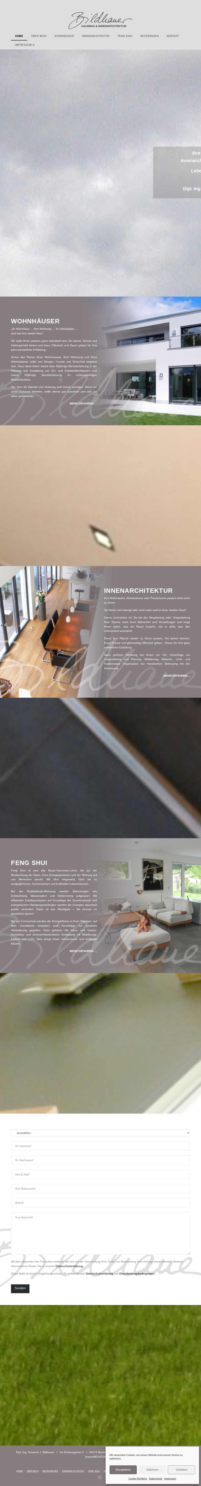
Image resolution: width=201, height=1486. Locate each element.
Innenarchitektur (73, 1471)
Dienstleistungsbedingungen (136, 1273)
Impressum (170, 1478)
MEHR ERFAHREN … (83, 403)
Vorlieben (181, 1469)
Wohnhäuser (50, 1471)
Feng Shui (94, 1471)
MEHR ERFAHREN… (177, 675)
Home (19, 1471)
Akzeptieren (123, 1469)
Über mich (33, 1471)
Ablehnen (152, 1469)
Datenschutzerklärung (69, 1266)
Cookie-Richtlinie (138, 1478)
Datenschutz (155, 1478)
